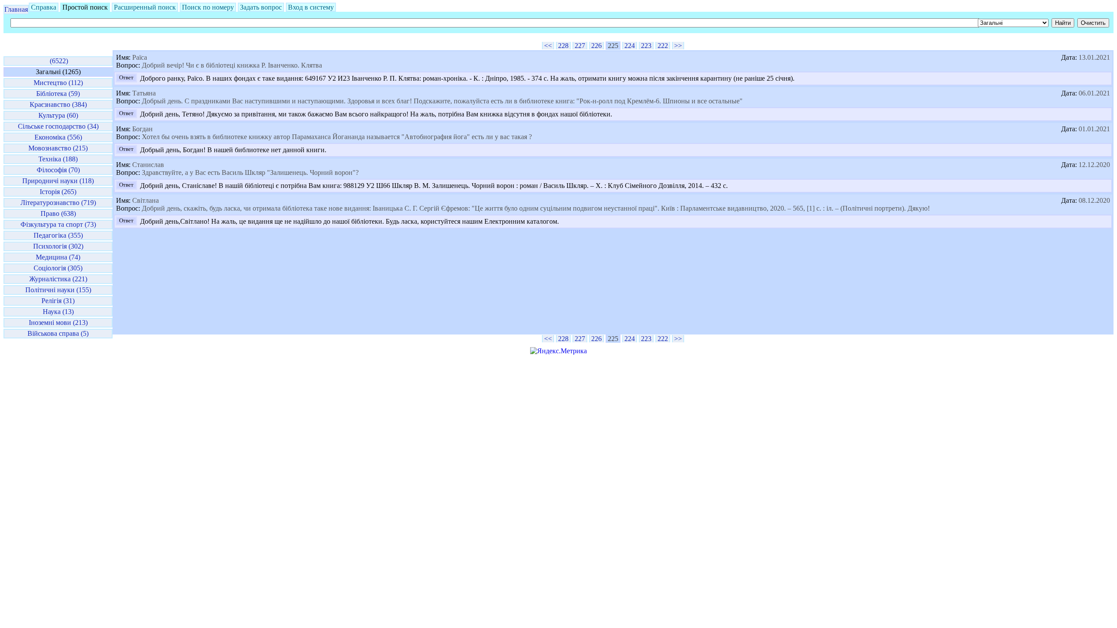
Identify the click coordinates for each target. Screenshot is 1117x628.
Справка (43, 7)
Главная (16, 9)
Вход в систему (311, 7)
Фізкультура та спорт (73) (58, 224)
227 (580, 45)
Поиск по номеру (208, 7)
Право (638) (58, 213)
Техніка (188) (58, 159)
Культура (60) (58, 115)
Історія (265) (58, 191)
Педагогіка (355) (58, 235)
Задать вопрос (261, 7)
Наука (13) (58, 311)
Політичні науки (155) (58, 290)
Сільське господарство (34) (58, 126)
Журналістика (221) (58, 279)
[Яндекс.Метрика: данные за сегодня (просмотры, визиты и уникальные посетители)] (558, 351)
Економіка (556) (58, 137)
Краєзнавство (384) (58, 104)
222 (663, 45)
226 (596, 45)
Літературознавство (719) (58, 202)
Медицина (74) (58, 257)
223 (646, 45)
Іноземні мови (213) (58, 322)
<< (548, 45)
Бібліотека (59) (58, 93)
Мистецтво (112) (58, 82)
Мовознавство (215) (58, 148)
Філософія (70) (58, 170)
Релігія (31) (58, 300)
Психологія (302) (58, 246)
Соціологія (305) (58, 268)
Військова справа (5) (58, 333)
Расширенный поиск (145, 7)
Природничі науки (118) (58, 180)
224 (629, 45)
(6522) (58, 61)
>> (678, 45)
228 (563, 45)
